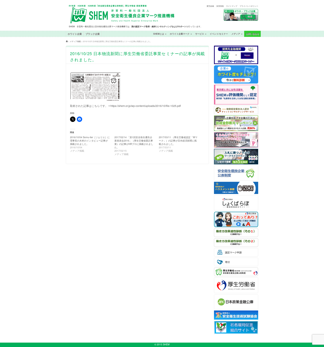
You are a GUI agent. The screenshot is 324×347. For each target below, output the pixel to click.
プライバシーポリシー (249, 6)
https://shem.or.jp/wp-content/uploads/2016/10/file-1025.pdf (146, 106)
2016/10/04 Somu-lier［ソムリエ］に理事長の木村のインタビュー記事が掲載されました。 (90, 140)
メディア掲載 (75, 41)
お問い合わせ (252, 33)
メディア (236, 33)
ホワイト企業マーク (180, 33)
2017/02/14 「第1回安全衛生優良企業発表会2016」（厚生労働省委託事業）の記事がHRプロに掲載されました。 (133, 142)
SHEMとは (159, 33)
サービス (200, 33)
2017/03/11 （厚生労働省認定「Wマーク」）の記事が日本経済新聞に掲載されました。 (178, 140)
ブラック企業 (93, 34)
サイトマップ (231, 6)
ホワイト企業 (75, 34)
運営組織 (210, 6)
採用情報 (220, 6)
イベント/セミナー (219, 33)
